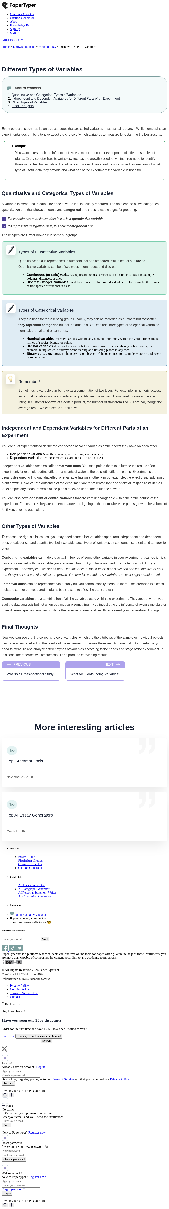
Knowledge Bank (21, 25)
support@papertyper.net (30, 914)
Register (8, 1083)
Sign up (15, 29)
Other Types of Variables (29, 102)
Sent (45, 939)
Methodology (47, 46)
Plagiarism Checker (30, 860)
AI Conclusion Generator (34, 896)
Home (6, 46)
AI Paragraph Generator (33, 889)
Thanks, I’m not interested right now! (39, 1036)
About (14, 21)
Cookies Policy (20, 989)
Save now (8, 1036)
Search (46, 1040)
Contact (15, 997)
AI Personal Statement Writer (37, 892)
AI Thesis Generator (31, 885)
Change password (14, 1159)
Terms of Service (63, 1079)
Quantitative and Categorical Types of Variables (46, 95)
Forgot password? (13, 1189)
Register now (37, 1132)
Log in (40, 1067)
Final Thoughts (23, 106)
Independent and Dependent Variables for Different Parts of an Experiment (66, 98)
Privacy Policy (19, 985)
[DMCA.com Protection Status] (12, 964)
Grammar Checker (22, 14)
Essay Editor (26, 856)
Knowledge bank (24, 46)
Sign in (14, 32)
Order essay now (13, 39)
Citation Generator (22, 18)
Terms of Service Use (24, 993)
